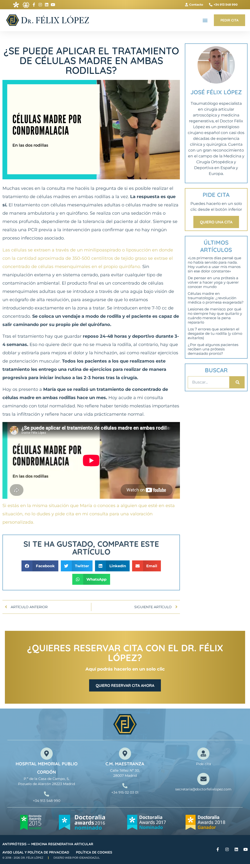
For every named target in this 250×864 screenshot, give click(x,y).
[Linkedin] (47, 5)
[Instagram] (40, 5)
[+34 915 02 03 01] (124, 785)
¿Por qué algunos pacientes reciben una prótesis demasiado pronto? (213, 349)
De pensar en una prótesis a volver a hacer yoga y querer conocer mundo (213, 282)
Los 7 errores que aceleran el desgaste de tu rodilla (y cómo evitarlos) (215, 333)
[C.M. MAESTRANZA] (125, 754)
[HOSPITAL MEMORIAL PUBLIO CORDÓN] (47, 754)
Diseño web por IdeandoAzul (76, 857)
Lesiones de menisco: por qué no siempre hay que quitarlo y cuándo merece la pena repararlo (215, 316)
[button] (205, 20)
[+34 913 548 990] (46, 794)
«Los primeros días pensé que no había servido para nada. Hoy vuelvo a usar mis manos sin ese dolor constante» (214, 264)
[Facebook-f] (34, 5)
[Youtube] (53, 5)
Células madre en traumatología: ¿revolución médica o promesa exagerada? (216, 298)
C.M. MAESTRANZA (124, 764)
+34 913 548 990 (46, 800)
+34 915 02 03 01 (124, 792)
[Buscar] (236, 382)
